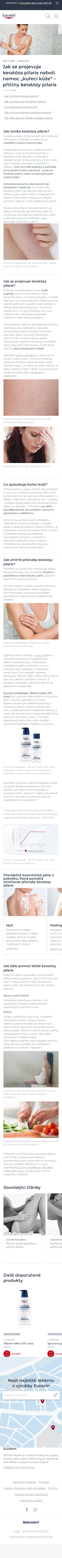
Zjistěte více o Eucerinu (19, 1467)
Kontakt (44, 1482)
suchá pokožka (25, 355)
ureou (38, 655)
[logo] (9, 16)
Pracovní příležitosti (35, 1531)
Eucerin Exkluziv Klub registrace (24, 1488)
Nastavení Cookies (24, 1482)
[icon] (55, 1395)
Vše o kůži (9, 61)
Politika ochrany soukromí (31, 1494)
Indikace (23, 61)
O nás (16, 1531)
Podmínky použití (31, 1500)
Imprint (53, 1488)
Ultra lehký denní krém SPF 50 (35, 3)
